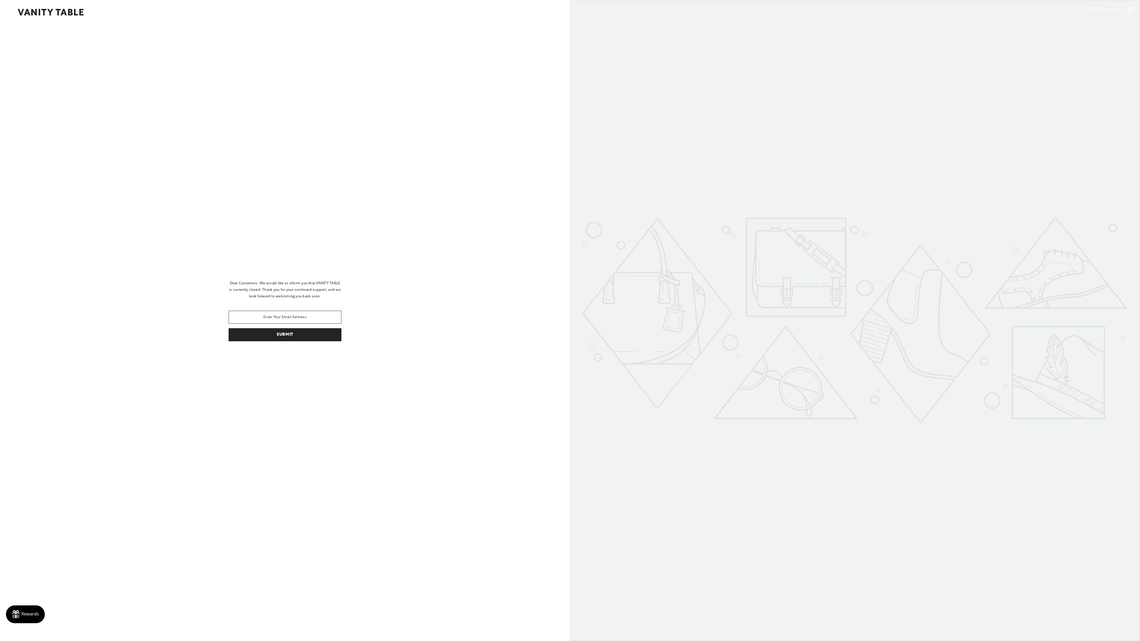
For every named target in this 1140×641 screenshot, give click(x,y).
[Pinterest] (276, 356)
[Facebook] (243, 356)
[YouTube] (309, 356)
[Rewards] (25, 614)
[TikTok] (293, 356)
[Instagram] (260, 356)
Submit (285, 334)
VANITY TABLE (51, 13)
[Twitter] (326, 356)
